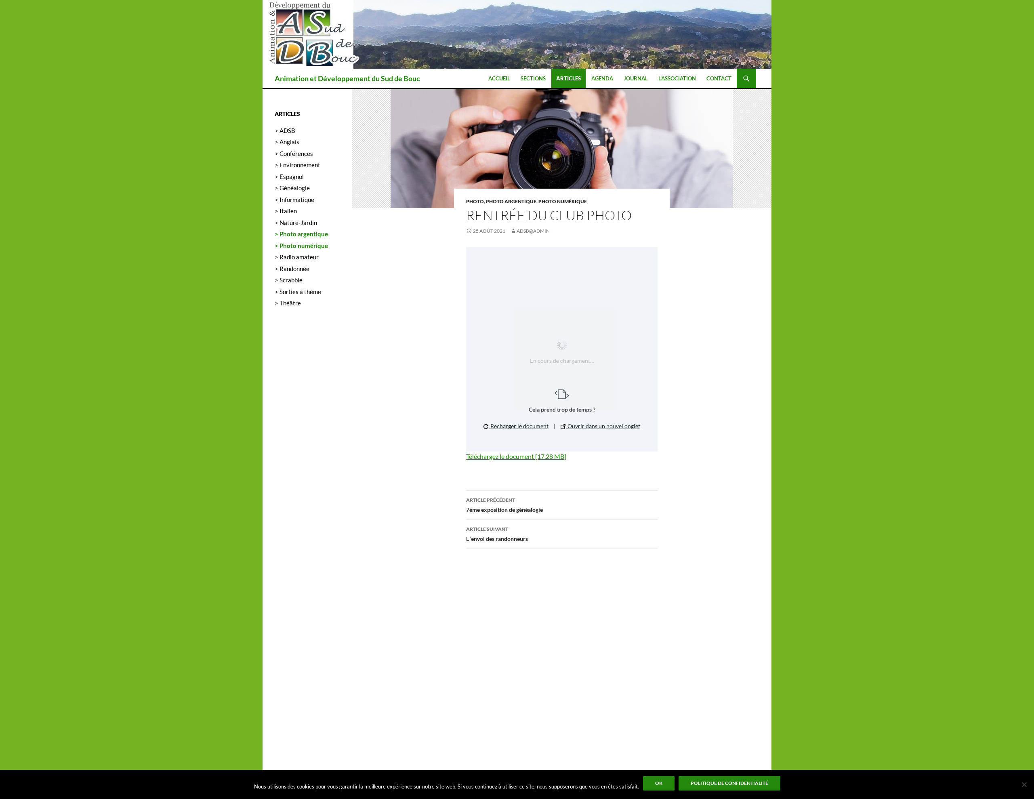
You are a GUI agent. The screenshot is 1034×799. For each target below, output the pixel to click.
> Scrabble (289, 280)
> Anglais (287, 141)
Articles (568, 78)
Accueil (499, 78)
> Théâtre (288, 303)
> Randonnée (292, 268)
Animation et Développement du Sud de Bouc (347, 78)
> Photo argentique (301, 234)
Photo (475, 201)
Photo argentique (511, 201)
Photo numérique (562, 201)
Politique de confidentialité (729, 783)
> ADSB (285, 130)
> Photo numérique (301, 245)
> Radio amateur (297, 257)
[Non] (1024, 784)
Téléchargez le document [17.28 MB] (516, 456)
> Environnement (297, 164)
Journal (636, 78)
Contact (718, 78)
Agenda (602, 78)
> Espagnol (289, 176)
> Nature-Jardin (296, 222)
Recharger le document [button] (519, 426)
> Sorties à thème (298, 291)
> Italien (286, 210)
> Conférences (294, 153)
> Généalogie (292, 187)
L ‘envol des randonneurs (497, 534)
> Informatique (294, 199)
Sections (533, 78)
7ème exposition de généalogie (504, 505)
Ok (658, 783)
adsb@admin (533, 231)
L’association (677, 78)
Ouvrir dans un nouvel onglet (603, 426)
